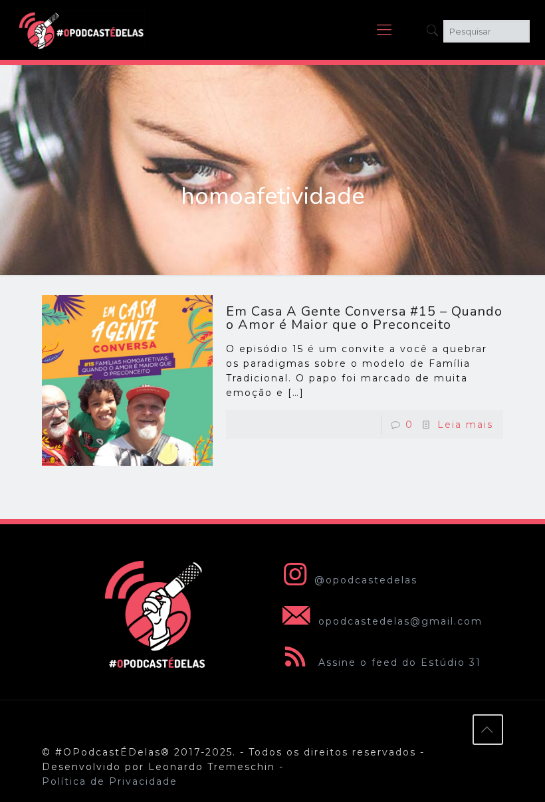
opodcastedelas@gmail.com (398, 621)
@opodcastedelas (365, 580)
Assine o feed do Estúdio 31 (397, 662)
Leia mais (465, 425)
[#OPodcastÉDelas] (82, 30)
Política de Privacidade (109, 781)
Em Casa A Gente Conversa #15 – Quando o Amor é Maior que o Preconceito (364, 318)
